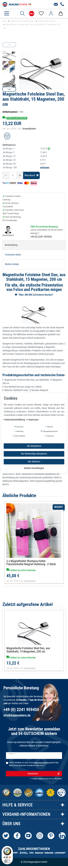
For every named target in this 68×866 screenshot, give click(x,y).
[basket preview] (60, 13)
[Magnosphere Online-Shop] (17, 4)
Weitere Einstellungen (34, 468)
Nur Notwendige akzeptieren (34, 453)
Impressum (33, 419)
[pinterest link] (51, 835)
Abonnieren (33, 773)
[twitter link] (5, 835)
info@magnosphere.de (17, 715)
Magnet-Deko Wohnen (47, 21)
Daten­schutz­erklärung (15, 419)
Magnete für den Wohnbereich (22, 21)
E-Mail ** (12, 754)
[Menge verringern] (6, 175)
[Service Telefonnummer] (62, 4)
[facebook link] (17, 835)
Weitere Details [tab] (12, 264)
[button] (9, 89)
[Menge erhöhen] (20, 175)
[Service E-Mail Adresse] (56, 4)
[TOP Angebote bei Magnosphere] (31, 13)
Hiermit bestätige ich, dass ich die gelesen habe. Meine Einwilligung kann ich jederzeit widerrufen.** (34, 764)
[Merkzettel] (41, 13)
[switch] (7, 861)
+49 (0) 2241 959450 (41, 236)
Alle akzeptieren (34, 446)
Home (4, 21)
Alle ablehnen (34, 461)
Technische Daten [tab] (13, 254)
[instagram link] (39, 835)
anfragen (44, 167)
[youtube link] (28, 835)
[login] (51, 13)
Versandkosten (29, 128)
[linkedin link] (62, 835)
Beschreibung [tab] (11, 245)
